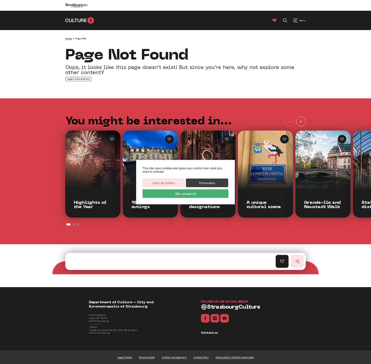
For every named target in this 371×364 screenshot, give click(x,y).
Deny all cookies (164, 182)
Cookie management (174, 357)
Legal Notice (124, 357)
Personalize (207, 182)
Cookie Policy (201, 357)
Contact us (209, 332)
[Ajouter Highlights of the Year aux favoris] (112, 139)
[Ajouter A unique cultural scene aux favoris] (284, 139)
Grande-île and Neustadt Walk (322, 204)
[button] (301, 121)
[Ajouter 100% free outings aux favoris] (169, 139)
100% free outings (143, 204)
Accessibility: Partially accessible (235, 357)
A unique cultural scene (263, 204)
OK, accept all (185, 193)
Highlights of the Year (90, 204)
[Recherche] (285, 20)
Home (68, 38)
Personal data (147, 357)
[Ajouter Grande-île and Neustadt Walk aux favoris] (342, 139)
